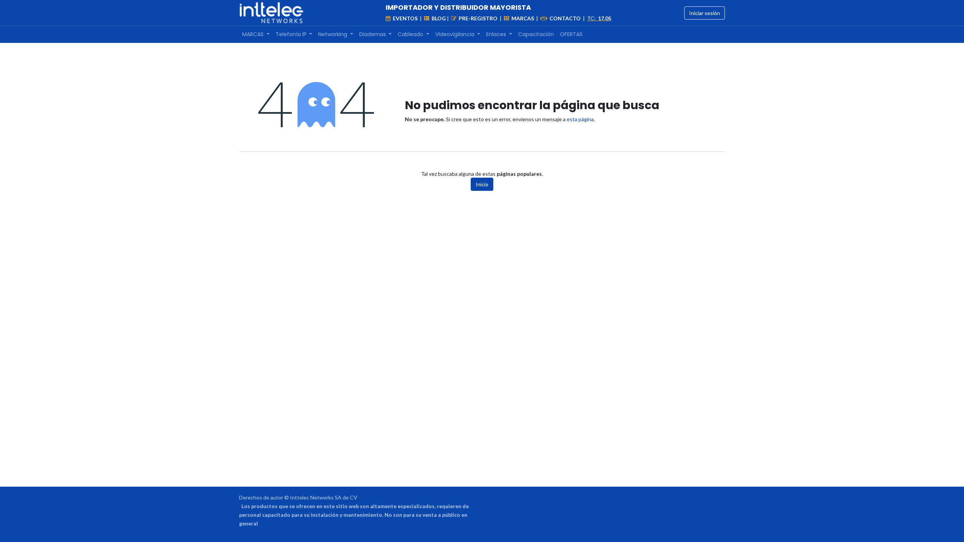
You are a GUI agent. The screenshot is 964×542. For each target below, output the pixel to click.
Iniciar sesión (704, 13)
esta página (580, 119)
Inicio (482, 184)
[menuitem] (256, 34)
